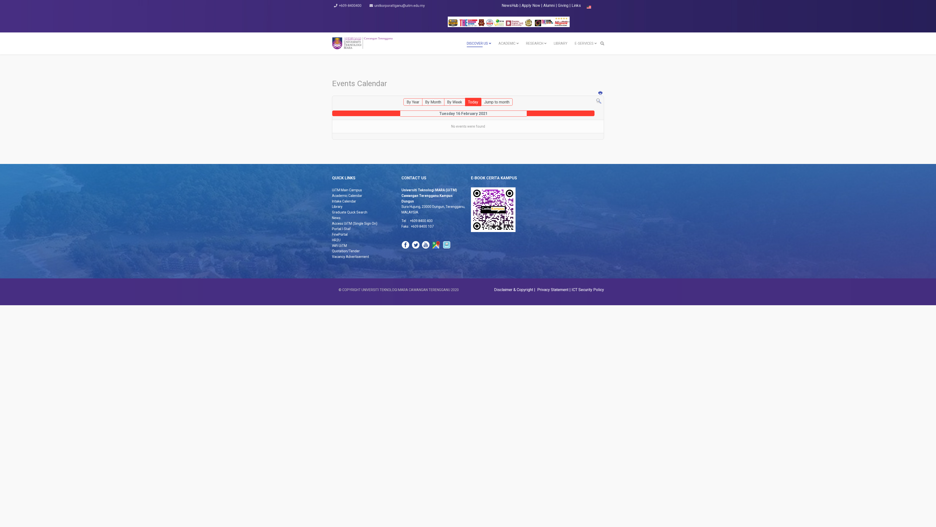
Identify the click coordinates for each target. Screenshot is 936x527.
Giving (563, 5)
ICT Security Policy (588, 289)
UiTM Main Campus (347, 190)
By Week (454, 102)
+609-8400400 (350, 6)
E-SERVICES (584, 43)
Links (576, 5)
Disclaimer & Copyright (514, 289)
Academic (507, 43)
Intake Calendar (344, 201)
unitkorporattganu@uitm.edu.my (399, 6)
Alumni (549, 5)
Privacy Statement (552, 289)
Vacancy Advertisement (350, 257)
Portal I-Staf (341, 229)
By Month (433, 102)
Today (473, 102)
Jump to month (496, 102)
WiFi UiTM (339, 246)
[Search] (598, 101)
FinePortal (340, 234)
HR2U (336, 240)
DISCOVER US (477, 43)
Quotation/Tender (346, 251)
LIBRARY (560, 43)
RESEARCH (534, 43)
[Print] (600, 93)
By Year (413, 102)
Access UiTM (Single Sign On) (354, 223)
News (336, 218)
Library (337, 207)
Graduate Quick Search (349, 212)
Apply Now (531, 5)
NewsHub (510, 5)
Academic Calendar (347, 196)
